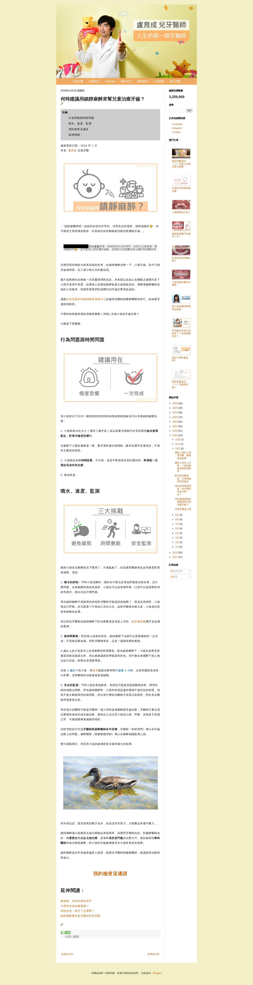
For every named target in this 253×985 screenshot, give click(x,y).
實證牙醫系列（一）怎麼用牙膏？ (180, 384)
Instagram (177, 128)
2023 (175, 417)
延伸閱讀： (76, 134)
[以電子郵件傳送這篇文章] (66, 936)
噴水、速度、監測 (80, 123)
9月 (177, 515)
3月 (177, 537)
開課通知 (142, 81)
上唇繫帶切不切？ (181, 212)
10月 (178, 448)
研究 (95, 670)
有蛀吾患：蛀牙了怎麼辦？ (78, 910)
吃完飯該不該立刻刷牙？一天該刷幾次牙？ (181, 333)
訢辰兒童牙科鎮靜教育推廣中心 (86, 299)
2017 (175, 557)
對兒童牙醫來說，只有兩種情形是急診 (183, 478)
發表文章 (178, 571)
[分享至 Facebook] (74, 936)
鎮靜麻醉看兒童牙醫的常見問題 (80, 915)
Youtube (176, 132)
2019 (175, 435)
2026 (175, 403)
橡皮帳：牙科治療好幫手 (76, 901)
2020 (175, 431)
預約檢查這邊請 (79, 129)
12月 (178, 439)
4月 (177, 533)
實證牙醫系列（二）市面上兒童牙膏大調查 (181, 164)
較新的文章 (67, 954)
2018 (175, 552)
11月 (178, 444)
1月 (177, 547)
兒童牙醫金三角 (183, 509)
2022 (175, 421)
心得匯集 (159, 81)
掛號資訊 (94, 81)
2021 (175, 426)
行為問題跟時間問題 (81, 117)
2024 (175, 412)
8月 (177, 519)
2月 (177, 542)
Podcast (110, 81)
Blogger (157, 973)
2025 (175, 408)
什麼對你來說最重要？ (75, 906)
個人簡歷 (175, 81)
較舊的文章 (153, 954)
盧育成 (72, 150)
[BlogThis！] (69, 936)
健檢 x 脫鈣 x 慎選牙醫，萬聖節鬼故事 (183, 455)
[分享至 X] (72, 936)
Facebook (177, 124)
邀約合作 (126, 81)
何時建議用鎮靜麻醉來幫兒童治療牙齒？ (183, 502)
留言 (175, 576)
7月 (177, 524)
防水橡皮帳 (139, 621)
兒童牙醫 (78, 81)
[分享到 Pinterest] (77, 936)
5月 (177, 528)
